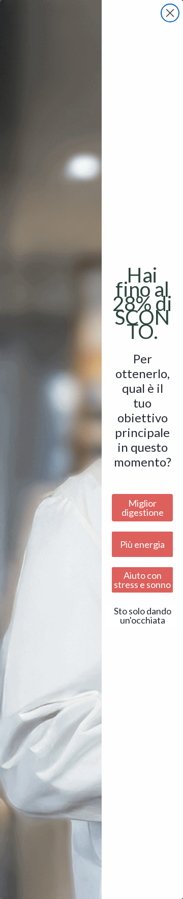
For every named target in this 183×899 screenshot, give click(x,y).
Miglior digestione (142, 508)
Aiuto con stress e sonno (142, 580)
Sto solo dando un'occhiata (142, 615)
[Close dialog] (170, 13)
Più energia (142, 544)
